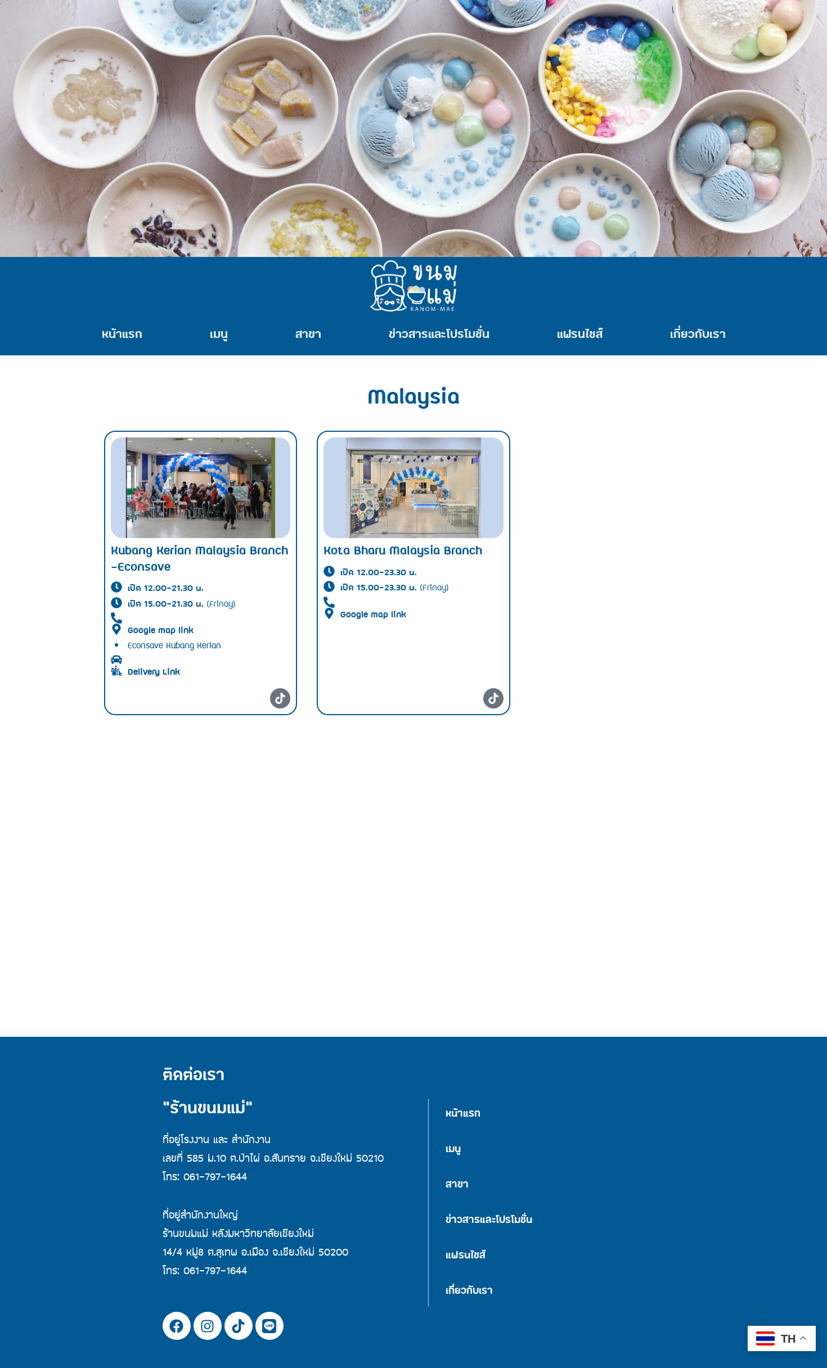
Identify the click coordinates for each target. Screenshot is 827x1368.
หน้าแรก (122, 335)
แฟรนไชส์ (580, 335)
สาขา (308, 335)
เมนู (219, 335)
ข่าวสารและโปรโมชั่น (439, 335)
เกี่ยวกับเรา (698, 335)
